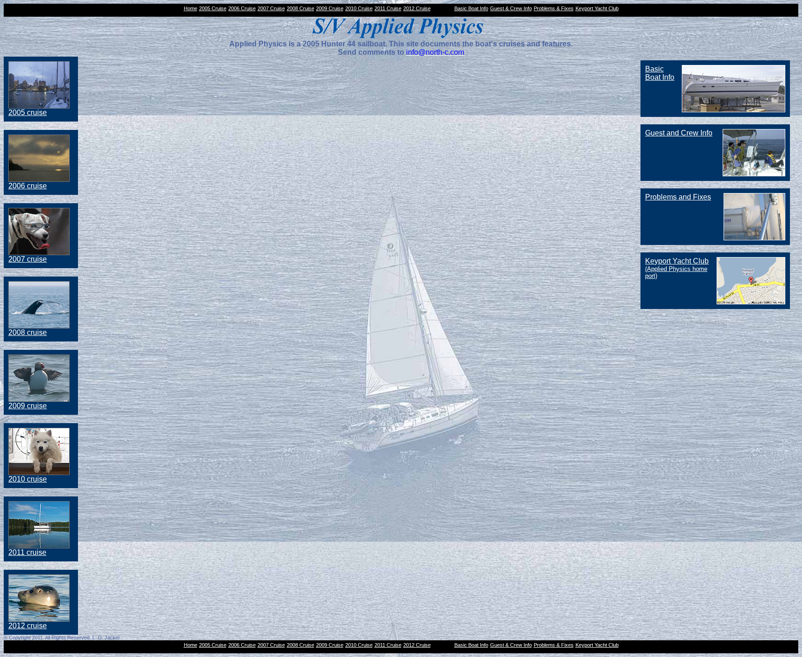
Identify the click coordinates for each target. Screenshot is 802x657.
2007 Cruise (271, 8)
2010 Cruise (359, 8)
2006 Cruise (242, 8)
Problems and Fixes (678, 197)
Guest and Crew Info (678, 133)
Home (190, 8)
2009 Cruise (329, 8)
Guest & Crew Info (511, 8)
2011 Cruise (388, 8)
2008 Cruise (300, 8)
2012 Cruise (417, 8)
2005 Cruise (212, 8)
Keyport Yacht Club (597, 8)
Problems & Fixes (554, 8)
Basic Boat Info (471, 8)
